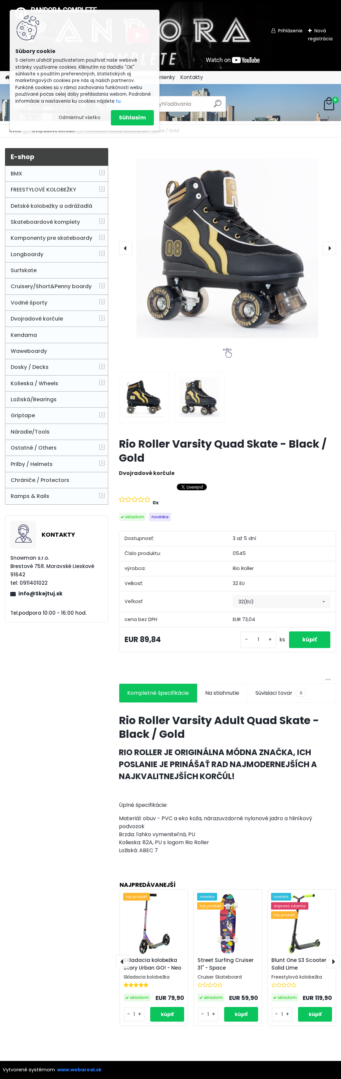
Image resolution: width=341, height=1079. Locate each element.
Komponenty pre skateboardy (51, 238)
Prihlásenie (290, 30)
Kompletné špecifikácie (158, 693)
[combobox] (281, 601)
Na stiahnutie (222, 693)
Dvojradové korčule (37, 319)
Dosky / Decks (30, 367)
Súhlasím (132, 117)
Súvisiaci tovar (278, 693)
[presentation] (125, 248)
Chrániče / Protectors (40, 480)
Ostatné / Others (34, 448)
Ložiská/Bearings (34, 399)
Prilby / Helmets (32, 464)
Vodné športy (29, 303)
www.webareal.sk (79, 1069)
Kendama (24, 335)
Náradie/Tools (30, 432)
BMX (16, 173)
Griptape (23, 415)
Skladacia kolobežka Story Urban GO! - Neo (152, 964)
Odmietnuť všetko (79, 117)
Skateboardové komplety (45, 222)
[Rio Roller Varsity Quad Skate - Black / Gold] (227, 248)
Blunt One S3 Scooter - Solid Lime (300, 964)
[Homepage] (7, 77)
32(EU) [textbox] (246, 601)
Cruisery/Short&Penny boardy (51, 286)
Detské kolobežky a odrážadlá (51, 206)
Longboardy (27, 254)
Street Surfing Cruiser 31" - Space (225, 964)
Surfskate (24, 270)
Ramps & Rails (30, 496)
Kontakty (191, 77)
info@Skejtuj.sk (40, 593)
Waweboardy (29, 351)
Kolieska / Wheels (34, 383)
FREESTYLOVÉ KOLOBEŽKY (43, 189)
